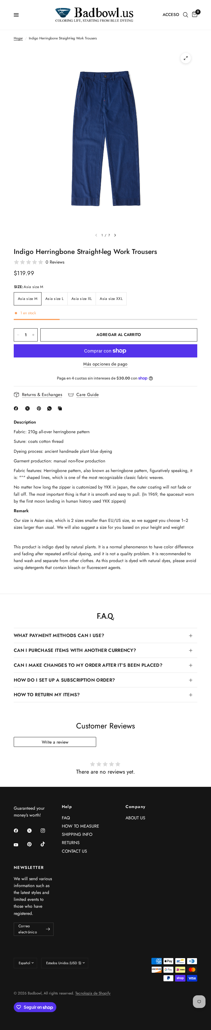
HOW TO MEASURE (80, 826)
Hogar (18, 38)
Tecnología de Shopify (92, 993)
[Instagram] (47, 831)
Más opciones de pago (105, 364)
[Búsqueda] (185, 15)
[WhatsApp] (50, 408)
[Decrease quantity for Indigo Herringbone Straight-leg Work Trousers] (18, 335)
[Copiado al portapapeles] (61, 408)
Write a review (55, 742)
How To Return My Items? (47, 694)
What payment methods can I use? (59, 635)
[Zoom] (186, 58)
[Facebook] (17, 408)
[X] (28, 408)
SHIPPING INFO (77, 834)
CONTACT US (74, 851)
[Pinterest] (40, 408)
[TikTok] (47, 844)
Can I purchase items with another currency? (75, 650)
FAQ (66, 818)
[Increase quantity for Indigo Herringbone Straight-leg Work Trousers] (33, 335)
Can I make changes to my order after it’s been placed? (88, 665)
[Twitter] (33, 831)
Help (67, 807)
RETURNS (71, 842)
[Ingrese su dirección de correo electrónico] (48, 929)
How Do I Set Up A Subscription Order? (64, 680)
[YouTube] (20, 845)
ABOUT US (135, 818)
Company (135, 807)
